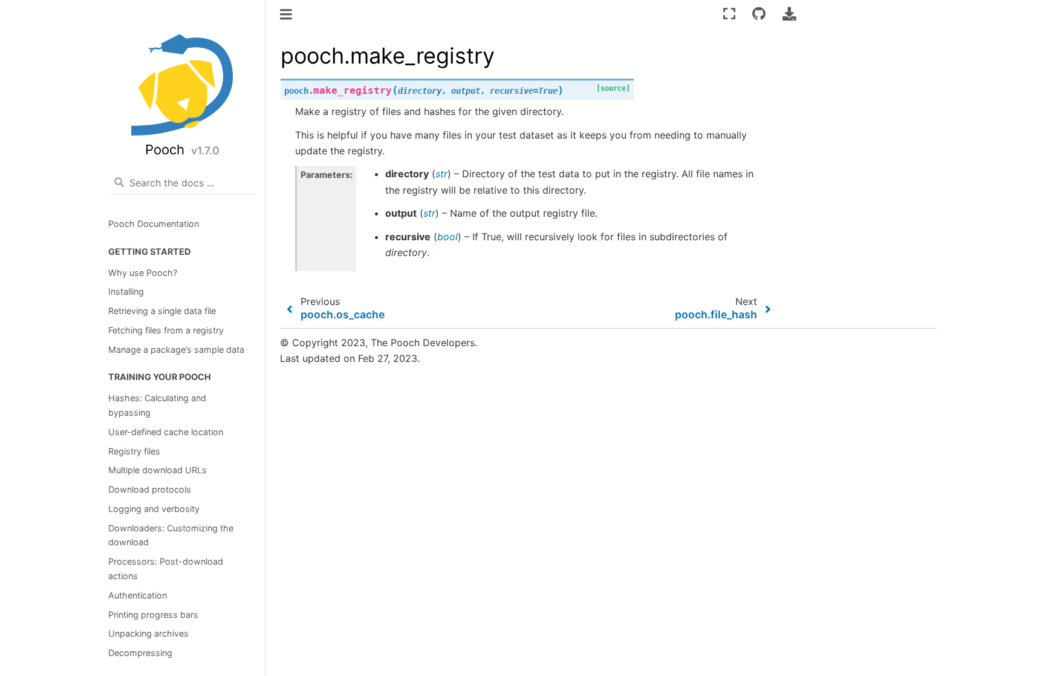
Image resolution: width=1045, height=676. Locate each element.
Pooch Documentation (153, 223)
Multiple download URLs (157, 470)
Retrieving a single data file (162, 311)
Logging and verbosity (154, 509)
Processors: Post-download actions (165, 568)
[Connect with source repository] (759, 13)
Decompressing (140, 653)
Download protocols (149, 489)
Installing (126, 291)
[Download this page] (789, 13)
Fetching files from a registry (166, 330)
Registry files (134, 451)
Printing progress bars (153, 614)
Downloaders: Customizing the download (170, 535)
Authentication (137, 595)
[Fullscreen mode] (729, 13)
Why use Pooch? (142, 272)
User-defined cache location (165, 432)
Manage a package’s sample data (176, 349)
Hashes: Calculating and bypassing (157, 405)
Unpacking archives (148, 633)
